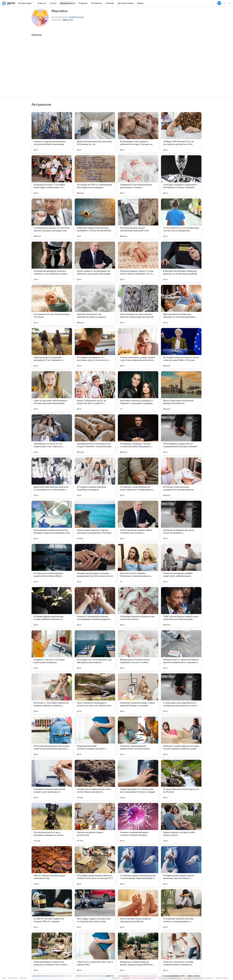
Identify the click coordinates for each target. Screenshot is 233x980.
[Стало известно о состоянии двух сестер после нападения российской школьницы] (181, 218)
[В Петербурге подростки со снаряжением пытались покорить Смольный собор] (181, 434)
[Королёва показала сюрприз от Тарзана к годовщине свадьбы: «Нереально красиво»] (138, 391)
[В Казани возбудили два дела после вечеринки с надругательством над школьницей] (181, 521)
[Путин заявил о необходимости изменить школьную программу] (95, 262)
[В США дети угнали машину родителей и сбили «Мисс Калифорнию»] (52, 564)
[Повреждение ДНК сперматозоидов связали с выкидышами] (95, 737)
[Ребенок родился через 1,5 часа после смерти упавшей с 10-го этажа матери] (138, 262)
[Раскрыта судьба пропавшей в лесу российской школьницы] (52, 132)
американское (76, 17)
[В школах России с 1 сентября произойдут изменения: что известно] (52, 175)
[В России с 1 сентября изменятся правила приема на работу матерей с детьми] (52, 693)
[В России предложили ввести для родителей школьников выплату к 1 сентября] (52, 737)
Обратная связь (222, 978)
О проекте (116, 978)
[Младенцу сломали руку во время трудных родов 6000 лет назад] (138, 953)
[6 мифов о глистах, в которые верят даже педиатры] (52, 650)
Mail (4, 978)
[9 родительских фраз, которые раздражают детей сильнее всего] (95, 564)
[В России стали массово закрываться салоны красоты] (181, 478)
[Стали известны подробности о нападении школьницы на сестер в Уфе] (181, 693)
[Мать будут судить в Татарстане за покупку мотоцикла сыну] (95, 909)
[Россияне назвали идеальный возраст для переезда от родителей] (52, 780)
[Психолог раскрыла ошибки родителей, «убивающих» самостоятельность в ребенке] (181, 564)
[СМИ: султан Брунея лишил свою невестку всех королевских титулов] (181, 607)
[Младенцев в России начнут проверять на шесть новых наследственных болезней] (138, 650)
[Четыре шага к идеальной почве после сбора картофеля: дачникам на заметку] (95, 780)
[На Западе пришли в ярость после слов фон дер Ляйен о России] (181, 348)
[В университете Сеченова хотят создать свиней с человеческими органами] (95, 434)
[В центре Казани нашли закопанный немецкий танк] (138, 218)
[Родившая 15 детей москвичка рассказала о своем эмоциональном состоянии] (138, 175)
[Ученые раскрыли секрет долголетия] (95, 823)
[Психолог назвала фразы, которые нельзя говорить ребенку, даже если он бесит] (181, 737)
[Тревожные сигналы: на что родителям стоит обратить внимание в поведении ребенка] (52, 434)
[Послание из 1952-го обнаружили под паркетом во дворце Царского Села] (95, 175)
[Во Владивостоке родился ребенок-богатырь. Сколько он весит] (138, 132)
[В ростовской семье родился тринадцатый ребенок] (138, 909)
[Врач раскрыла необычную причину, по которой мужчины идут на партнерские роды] (181, 305)
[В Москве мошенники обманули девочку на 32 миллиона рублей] (181, 262)
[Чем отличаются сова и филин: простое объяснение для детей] (138, 305)
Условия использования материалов (199, 978)
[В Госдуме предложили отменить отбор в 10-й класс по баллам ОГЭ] (95, 866)
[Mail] (4, 3)
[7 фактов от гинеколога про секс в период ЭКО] (95, 953)
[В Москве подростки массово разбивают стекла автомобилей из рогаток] (95, 218)
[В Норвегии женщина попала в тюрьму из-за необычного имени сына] (52, 262)
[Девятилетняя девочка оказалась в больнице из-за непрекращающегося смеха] (95, 132)
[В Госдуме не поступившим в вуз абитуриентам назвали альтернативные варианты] (95, 650)
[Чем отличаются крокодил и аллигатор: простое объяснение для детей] (95, 693)
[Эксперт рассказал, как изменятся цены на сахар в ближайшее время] (95, 305)
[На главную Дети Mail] (10, 3)
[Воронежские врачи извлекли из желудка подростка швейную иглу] (52, 521)
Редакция (126, 978)
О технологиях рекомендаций (143, 978)
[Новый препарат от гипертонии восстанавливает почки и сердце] (138, 780)
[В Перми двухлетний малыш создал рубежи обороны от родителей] (52, 607)
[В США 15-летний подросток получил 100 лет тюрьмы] (52, 909)
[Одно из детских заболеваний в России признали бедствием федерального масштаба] (52, 391)
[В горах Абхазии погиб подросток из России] (181, 780)
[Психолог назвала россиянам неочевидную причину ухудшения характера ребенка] (95, 607)
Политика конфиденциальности (170, 978)
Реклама (23, 978)
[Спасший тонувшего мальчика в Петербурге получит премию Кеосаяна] (181, 175)
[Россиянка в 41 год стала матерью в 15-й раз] (52, 305)
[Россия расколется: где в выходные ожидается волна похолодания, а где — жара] (52, 823)
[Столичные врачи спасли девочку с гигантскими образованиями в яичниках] (138, 866)
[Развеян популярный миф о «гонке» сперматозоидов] (138, 823)
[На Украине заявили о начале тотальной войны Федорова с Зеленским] (138, 434)
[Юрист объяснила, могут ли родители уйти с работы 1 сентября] (95, 391)
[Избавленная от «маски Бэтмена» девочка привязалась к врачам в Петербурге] (181, 650)
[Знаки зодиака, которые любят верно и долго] (181, 823)
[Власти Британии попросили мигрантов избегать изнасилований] (181, 391)
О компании (12, 978)
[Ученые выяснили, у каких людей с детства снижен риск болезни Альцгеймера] (138, 348)
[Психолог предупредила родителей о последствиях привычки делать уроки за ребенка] (138, 737)
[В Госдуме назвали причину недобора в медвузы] (95, 478)
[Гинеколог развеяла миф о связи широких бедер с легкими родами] (138, 693)
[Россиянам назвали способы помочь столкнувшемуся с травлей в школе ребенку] (181, 909)
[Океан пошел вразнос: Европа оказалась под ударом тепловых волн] (95, 521)
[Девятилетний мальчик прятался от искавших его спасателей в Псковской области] (52, 478)
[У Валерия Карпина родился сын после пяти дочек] (138, 607)
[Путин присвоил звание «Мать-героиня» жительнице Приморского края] (138, 521)
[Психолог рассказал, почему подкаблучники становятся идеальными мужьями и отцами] (181, 953)
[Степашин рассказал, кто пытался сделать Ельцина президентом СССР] (52, 218)
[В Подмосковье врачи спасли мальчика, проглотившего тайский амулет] (181, 866)
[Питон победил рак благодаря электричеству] (52, 866)
